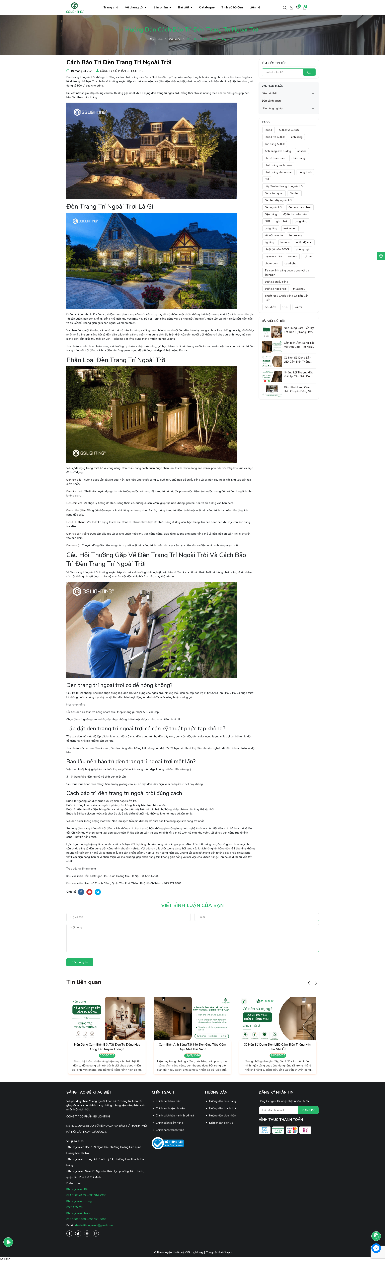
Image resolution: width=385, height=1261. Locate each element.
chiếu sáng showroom (278, 172)
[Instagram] (96, 1233)
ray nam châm (273, 256)
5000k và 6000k (275, 137)
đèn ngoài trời (273, 207)
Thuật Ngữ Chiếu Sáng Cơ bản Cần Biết (286, 298)
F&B (267, 221)
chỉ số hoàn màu (275, 158)
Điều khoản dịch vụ (221, 1123)
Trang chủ (110, 7)
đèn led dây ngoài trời (278, 200)
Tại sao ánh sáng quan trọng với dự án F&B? (287, 273)
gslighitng (301, 221)
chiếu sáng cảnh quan (278, 165)
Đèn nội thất (269, 93)
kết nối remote (274, 235)
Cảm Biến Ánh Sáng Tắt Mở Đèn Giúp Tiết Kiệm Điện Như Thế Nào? (299, 345)
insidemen (290, 228)
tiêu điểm (270, 307)
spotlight (290, 263)
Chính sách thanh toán (170, 1130)
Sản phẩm (161, 7)
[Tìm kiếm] (309, 72)
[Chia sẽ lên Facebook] (81, 892)
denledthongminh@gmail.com (94, 1225)
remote (292, 256)
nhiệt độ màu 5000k (277, 249)
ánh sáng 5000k (275, 144)
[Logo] (75, 7)
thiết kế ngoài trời (276, 289)
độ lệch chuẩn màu (295, 214)
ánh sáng (297, 137)
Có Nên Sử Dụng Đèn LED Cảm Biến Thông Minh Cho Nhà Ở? (297, 360)
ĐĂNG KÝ (308, 1110)
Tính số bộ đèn (232, 7)
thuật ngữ (299, 289)
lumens (285, 242)
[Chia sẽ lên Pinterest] (89, 892)
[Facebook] (69, 1233)
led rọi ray (295, 235)
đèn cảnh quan (274, 193)
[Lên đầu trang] (376, 1225)
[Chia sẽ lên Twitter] (98, 892)
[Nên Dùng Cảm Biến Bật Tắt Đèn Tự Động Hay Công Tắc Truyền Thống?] (272, 332)
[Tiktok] (78, 1233)
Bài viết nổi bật (274, 321)
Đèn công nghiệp (272, 108)
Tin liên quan (83, 982)
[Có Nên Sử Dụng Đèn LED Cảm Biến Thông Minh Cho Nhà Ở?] (272, 361)
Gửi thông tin (80, 962)
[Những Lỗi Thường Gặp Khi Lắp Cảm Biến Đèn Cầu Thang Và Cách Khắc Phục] (272, 376)
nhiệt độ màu (304, 242)
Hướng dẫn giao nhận (222, 1115)
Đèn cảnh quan (271, 101)
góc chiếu (282, 221)
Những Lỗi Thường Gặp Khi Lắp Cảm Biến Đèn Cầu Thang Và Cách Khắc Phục (298, 374)
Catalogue (207, 7)
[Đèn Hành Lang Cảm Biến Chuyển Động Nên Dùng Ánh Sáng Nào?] (272, 391)
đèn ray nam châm (300, 207)
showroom (271, 263)
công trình (305, 172)
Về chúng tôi (134, 7)
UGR (285, 307)
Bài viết (184, 7)
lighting (269, 242)
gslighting (271, 228)
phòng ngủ (303, 249)
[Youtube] (87, 1233)
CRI (267, 179)
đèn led (294, 193)
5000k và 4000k (289, 130)
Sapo (228, 1252)
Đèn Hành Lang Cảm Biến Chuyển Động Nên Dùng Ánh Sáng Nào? (298, 389)
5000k (269, 130)
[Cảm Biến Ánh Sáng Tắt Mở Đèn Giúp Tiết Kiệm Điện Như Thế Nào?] (272, 346)
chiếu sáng (298, 158)
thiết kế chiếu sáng (276, 282)
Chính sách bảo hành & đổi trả (175, 1115)
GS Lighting (138, 844)
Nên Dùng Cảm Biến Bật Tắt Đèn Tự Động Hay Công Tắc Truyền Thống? (299, 330)
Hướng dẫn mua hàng (222, 1101)
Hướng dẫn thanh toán (223, 1108)
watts (298, 307)
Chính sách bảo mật (168, 1101)
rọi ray (308, 256)
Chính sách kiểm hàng (169, 1123)
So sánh (5, 1259)
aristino (302, 151)
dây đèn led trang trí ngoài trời (284, 186)
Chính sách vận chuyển (170, 1108)
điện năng (271, 214)
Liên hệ (255, 7)
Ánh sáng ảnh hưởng (278, 151)
